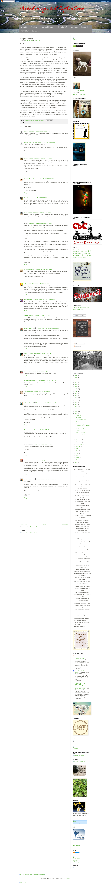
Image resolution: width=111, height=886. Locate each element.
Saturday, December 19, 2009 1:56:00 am (39, 391)
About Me (24, 27)
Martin (26, 131)
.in (79, 822)
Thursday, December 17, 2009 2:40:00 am (44, 299)
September (79, 444)
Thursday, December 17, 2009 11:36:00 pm (40, 353)
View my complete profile (79, 94)
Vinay (25, 212)
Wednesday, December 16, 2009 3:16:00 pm (39, 131)
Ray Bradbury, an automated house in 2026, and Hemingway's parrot (81, 658)
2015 (76, 400)
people (42, 120)
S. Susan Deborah (29, 40)
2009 (76, 413)
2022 (76, 384)
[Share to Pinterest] (52, 120)
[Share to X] (49, 120)
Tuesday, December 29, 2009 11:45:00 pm (40, 429)
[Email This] (46, 120)
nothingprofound (29, 380)
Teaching (34, 27)
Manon (26, 391)
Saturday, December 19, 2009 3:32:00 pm (47, 402)
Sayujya (26, 353)
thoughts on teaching (82, 257)
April (77, 455)
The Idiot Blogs (28, 178)
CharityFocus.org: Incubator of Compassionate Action (81, 684)
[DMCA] (78, 46)
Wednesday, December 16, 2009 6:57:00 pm (38, 197)
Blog (74, 250)
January (78, 459)
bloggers (80, 250)
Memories (74, 27)
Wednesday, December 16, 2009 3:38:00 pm (43, 142)
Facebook (84, 27)
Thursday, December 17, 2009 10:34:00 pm (40, 315)
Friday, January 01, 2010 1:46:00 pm (42, 444)
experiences (76, 255)
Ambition (77, 672)
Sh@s (25, 371)
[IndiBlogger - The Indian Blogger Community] (79, 839)
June (77, 451)
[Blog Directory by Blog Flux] (76, 853)
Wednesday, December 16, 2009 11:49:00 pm (40, 269)
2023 (76, 382)
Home (44, 524)
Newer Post (23, 524)
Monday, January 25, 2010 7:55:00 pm (46, 479)
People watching (80, 421)
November (79, 439)
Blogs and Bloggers (47, 27)
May (77, 453)
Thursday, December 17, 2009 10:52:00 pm (47, 328)
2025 (76, 377)
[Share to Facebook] (51, 120)
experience (87, 253)
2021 (76, 386)
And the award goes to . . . (82, 419)
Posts (76, 343)
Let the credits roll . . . (81, 434)
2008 (76, 462)
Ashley (26, 269)
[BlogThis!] (48, 120)
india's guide (79, 823)
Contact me (36, 31)
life (33, 120)
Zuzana (26, 158)
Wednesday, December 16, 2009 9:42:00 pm (39, 212)
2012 (76, 406)
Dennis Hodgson (28, 460)
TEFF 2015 (25, 31)
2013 (76, 404)
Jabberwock (78, 655)
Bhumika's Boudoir (80, 670)
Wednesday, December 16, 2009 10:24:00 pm (40, 223)
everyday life (78, 251)
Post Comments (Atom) (33, 526)
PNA (25, 283)
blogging (88, 250)
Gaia (25, 197)
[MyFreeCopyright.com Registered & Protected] (31, 874)
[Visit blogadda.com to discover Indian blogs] (77, 862)
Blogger (68, 878)
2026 (76, 375)
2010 (76, 411)
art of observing (28, 120)
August (78, 446)
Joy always (78, 417)
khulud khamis (28, 299)
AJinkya (26, 429)
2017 (76, 395)
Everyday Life (63, 27)
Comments (78, 346)
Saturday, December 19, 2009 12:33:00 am (45, 380)
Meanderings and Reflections (52, 8)
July (77, 448)
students (89, 255)
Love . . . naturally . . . (81, 432)
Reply (25, 137)
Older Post (65, 524)
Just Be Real (27, 142)
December (79, 415)
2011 (76, 409)
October (78, 442)
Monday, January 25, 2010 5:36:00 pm (44, 460)
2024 (76, 380)
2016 (76, 397)
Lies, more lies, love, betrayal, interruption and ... (83, 425)
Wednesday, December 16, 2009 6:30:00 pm (44, 178)
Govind (26, 315)
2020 (76, 389)
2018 (76, 393)
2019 (76, 391)
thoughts (75, 257)
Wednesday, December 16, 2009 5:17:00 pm (40, 158)
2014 (76, 402)
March (78, 457)
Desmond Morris (34, 51)
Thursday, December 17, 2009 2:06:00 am (38, 283)
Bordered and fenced (81, 437)
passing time (38, 120)
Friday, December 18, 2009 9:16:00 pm (38, 371)
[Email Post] (23, 122)
